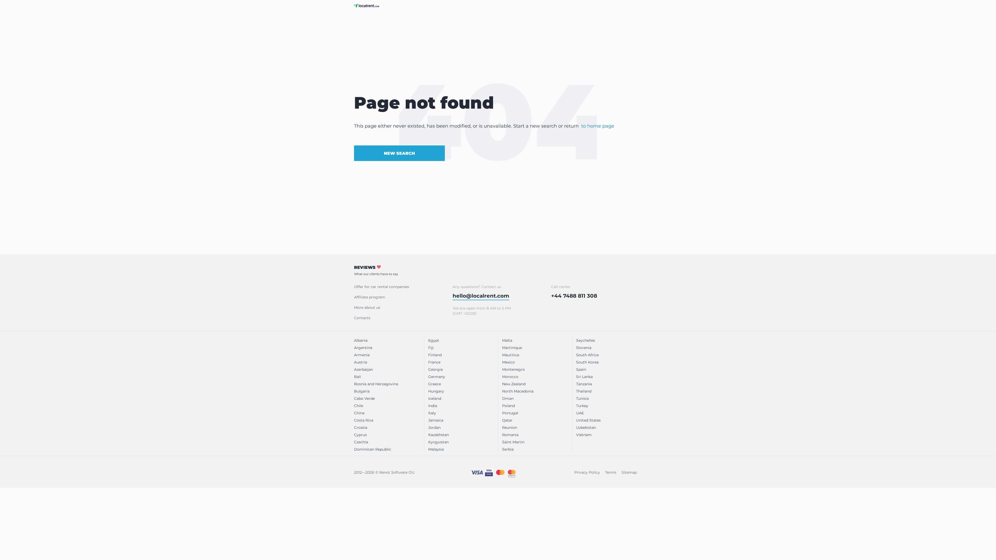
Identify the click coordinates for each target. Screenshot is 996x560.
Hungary (436, 391)
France (434, 362)
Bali (357, 376)
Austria (360, 362)
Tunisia (582, 398)
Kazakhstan (438, 434)
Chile (358, 405)
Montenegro (513, 369)
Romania (510, 434)
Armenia (362, 355)
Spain (581, 369)
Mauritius (510, 355)
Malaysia (436, 449)
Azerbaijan (363, 369)
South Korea (587, 362)
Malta (507, 340)
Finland (435, 355)
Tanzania (584, 384)
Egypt (433, 340)
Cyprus (360, 434)
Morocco (510, 376)
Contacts (362, 318)
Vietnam (584, 434)
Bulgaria (362, 391)
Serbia (508, 449)
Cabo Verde (364, 398)
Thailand (583, 391)
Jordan (434, 427)
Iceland (434, 398)
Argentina (363, 347)
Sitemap (629, 472)
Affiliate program (369, 297)
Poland (508, 405)
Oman (508, 398)
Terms (610, 472)
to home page (597, 126)
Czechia (361, 442)
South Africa (587, 355)
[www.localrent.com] (366, 6)
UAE (580, 413)
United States (588, 420)
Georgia (435, 369)
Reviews (376, 270)
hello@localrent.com (481, 296)
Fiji (431, 347)
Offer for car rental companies (381, 286)
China (359, 413)
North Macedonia (518, 391)
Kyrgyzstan (438, 442)
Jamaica (435, 420)
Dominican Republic (372, 449)
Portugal (510, 413)
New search (399, 153)
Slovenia (583, 347)
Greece (434, 384)
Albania (361, 340)
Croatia (360, 427)
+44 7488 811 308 (574, 296)
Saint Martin (513, 442)
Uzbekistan (586, 427)
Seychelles (585, 340)
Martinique (512, 347)
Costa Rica (363, 420)
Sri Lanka (584, 376)
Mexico (508, 362)
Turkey (582, 405)
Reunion (509, 427)
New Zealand (513, 384)
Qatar (507, 420)
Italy (432, 413)
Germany (436, 376)
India (432, 405)
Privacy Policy (587, 472)
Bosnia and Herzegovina (376, 384)
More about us (367, 307)
